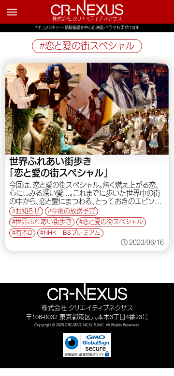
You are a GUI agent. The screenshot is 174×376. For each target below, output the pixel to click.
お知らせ (27, 212)
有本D (23, 233)
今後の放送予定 (73, 212)
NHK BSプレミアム (72, 233)
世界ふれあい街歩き (43, 222)
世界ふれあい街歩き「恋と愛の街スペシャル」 (58, 168)
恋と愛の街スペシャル (113, 222)
